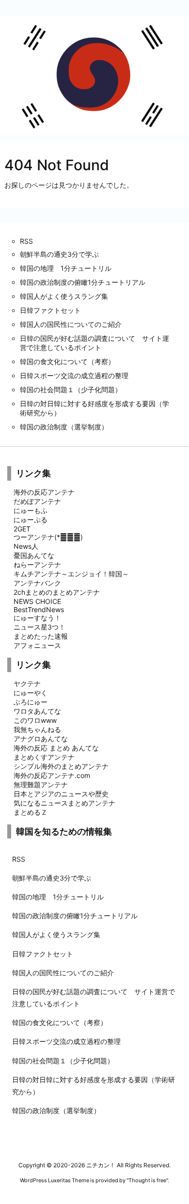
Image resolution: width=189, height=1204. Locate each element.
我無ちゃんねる (37, 729)
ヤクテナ (27, 683)
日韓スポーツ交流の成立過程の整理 (66, 1041)
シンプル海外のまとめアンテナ (61, 766)
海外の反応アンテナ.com (52, 775)
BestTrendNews (39, 609)
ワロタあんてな (37, 711)
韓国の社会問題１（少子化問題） (63, 1061)
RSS (18, 859)
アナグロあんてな (41, 738)
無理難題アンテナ (41, 784)
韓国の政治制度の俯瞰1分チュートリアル (75, 915)
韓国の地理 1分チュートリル (58, 897)
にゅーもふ (30, 510)
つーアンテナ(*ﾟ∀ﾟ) (48, 537)
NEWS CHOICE (37, 601)
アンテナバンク (37, 583)
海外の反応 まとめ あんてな (56, 748)
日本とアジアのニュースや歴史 (61, 794)
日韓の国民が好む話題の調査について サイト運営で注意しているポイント (93, 997)
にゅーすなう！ (37, 618)
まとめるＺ (30, 812)
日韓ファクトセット (42, 954)
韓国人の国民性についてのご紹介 (63, 973)
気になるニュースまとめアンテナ (64, 803)
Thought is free (147, 1180)
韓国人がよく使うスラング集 (56, 934)
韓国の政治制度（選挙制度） (56, 1110)
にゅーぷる (30, 519)
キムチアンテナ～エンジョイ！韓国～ (71, 574)
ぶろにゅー (30, 702)
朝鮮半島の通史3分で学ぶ (51, 878)
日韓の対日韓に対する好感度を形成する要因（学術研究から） (93, 1085)
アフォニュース (37, 645)
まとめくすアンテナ (44, 757)
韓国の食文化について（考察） (59, 1022)
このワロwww (35, 720)
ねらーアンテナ (37, 564)
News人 (26, 546)
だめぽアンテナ (37, 501)
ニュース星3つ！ (39, 627)
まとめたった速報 (41, 636)
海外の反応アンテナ (44, 492)
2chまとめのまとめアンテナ (57, 592)
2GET (22, 529)
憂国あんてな (34, 555)
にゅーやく (30, 693)
